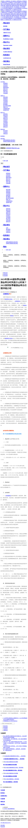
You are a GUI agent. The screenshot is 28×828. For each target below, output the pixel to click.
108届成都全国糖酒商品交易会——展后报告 (13, 758)
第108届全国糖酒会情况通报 (10, 764)
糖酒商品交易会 (9, 299)
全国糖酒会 (6, 294)
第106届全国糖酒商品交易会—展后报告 (12, 770)
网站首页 (6, 167)
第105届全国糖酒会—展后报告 (10, 781)
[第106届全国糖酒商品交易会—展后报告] (13, 767)
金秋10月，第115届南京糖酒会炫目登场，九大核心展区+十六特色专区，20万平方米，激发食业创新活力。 (15, 743)
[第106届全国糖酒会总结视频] (10, 773)
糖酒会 (25, 305)
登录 (4, 160)
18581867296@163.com (12, 148)
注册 (7, 160)
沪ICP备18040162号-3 (6, 822)
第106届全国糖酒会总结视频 (10, 776)
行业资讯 (5, 728)
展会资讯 (5, 274)
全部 (7, 227)
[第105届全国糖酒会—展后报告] (11, 779)
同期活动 (5, 730)
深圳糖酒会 (8, 495)
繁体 (2, 163)
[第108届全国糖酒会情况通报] (10, 761)
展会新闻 (5, 275)
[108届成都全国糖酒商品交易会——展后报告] (14, 756)
